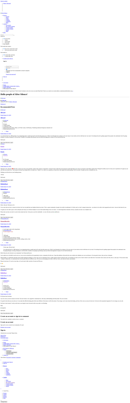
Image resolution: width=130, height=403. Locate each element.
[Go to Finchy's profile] (3, 143)
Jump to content (4, 1)
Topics (6, 40)
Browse (5, 15)
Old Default (8, 351)
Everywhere (7, 38)
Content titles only (9, 56)
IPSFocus (12, 348)
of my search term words (11, 48)
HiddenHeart (4, 184)
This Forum (7, 41)
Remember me (9, 70)
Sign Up (5, 76)
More (7, 22)
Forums (7, 16)
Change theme (4, 401)
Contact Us (5, 355)
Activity (5, 24)
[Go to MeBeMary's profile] (4, 270)
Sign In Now (3, 335)
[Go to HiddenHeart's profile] (4, 181)
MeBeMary (4, 278)
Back (7, 368)
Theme (4, 349)
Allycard (4, 100)
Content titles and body (10, 54)
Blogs (7, 17)
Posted (6, 115)
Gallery (7, 19)
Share (7, 131)
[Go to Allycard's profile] (3, 98)
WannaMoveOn (5, 226)
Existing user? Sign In (8, 58)
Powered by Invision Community (13, 357)
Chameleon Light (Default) (11, 352)
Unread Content (9, 27)
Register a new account (5, 327)
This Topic (7, 42)
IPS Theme (5, 348)
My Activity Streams (10, 26)
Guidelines (8, 21)
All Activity (8, 25)
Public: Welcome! (13, 101)
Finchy (2, 152)
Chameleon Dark (9, 353)
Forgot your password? (11, 74)
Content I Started (9, 28)
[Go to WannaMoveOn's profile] (4, 218)
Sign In (7, 71)
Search (7, 30)
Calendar (8, 20)
